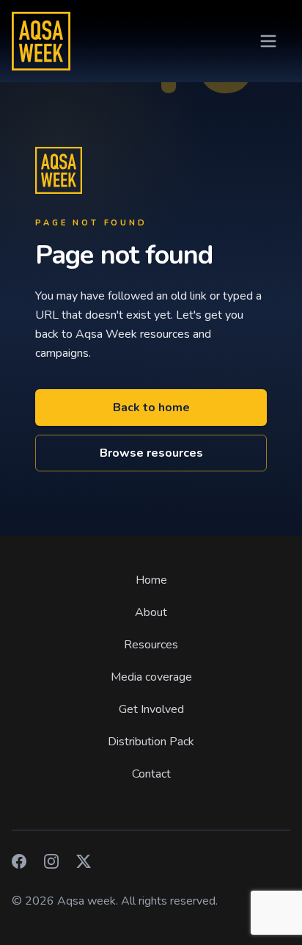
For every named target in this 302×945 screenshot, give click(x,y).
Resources (151, 645)
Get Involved (151, 709)
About (151, 612)
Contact (151, 774)
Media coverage (151, 677)
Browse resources (151, 453)
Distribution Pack (151, 742)
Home (151, 580)
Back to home (151, 407)
